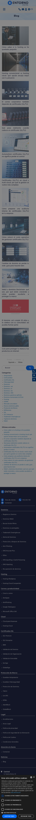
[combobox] (31, 777)
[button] (18, 813)
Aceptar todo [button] (9, 816)
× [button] (34, 777)
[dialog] (18, 797)
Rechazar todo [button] (26, 816)
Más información (16, 792)
